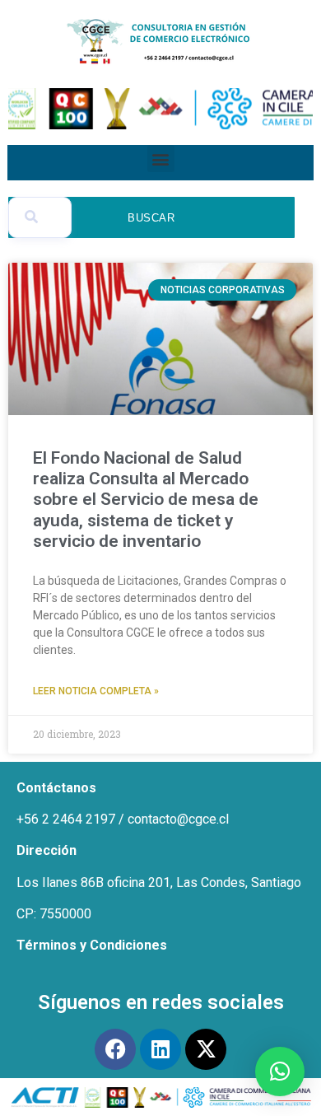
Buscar (151, 218)
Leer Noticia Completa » (96, 691)
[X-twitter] (205, 1049)
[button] (160, 158)
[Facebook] (115, 1049)
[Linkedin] (160, 1049)
